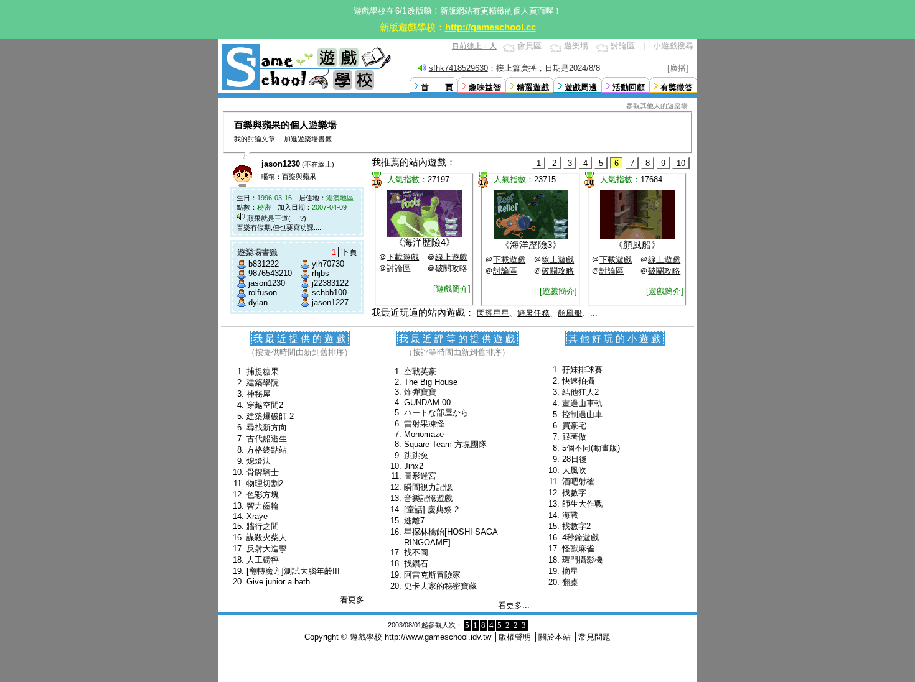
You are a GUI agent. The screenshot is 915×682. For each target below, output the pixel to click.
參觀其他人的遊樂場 (657, 105)
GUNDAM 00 (427, 402)
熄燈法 (258, 461)
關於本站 (554, 637)
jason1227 (330, 302)
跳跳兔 (416, 455)
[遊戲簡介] (452, 288)
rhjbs (320, 273)
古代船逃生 (266, 438)
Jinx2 (413, 466)
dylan (258, 302)
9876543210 (270, 273)
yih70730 (328, 264)
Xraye (257, 516)
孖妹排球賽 (582, 369)
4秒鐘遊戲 (580, 537)
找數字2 (576, 526)
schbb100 (329, 292)
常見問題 (594, 637)
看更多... (356, 599)
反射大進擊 (266, 548)
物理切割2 (264, 483)
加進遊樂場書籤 (308, 138)
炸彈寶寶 (420, 392)
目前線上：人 (474, 46)
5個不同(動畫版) (591, 448)
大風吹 (574, 470)
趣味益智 (485, 87)
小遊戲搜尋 (673, 45)
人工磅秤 (262, 559)
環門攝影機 (582, 559)
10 (681, 163)
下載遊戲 (403, 257)
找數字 (574, 492)
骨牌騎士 (262, 472)
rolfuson (262, 292)
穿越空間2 (264, 405)
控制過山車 (582, 414)
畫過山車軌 (582, 403)
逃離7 (414, 520)
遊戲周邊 (581, 87)
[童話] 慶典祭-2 (431, 509)
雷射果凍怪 (424, 423)
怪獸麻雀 (578, 548)
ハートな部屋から (436, 412)
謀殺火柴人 (266, 537)
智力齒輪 (262, 505)
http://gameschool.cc (490, 27)
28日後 (574, 459)
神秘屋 (258, 394)
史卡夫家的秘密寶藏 (440, 586)
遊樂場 (576, 45)
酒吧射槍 (578, 481)
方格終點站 (266, 449)
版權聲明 (515, 637)
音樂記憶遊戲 (428, 498)
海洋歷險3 (531, 244)
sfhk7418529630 (458, 68)
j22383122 (330, 283)
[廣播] (677, 68)
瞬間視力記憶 (428, 487)
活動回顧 (628, 87)
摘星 (570, 571)
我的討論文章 (254, 138)
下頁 (349, 252)
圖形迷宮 (420, 476)
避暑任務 (533, 313)
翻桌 (570, 582)
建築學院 (262, 382)
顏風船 (637, 244)
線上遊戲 (451, 257)
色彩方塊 (262, 494)
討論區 (623, 45)
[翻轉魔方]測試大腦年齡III (293, 571)
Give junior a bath (278, 581)
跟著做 (574, 436)
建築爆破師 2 (270, 416)
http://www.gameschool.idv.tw (438, 637)
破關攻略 (451, 268)
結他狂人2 (580, 392)
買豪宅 (574, 425)
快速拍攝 (578, 380)
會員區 (529, 45)
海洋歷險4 (424, 242)
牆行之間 (262, 526)
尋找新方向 (266, 427)
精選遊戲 (533, 87)
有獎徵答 (676, 87)
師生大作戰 (582, 504)
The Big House (431, 382)
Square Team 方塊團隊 (445, 444)
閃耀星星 (493, 313)
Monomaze (424, 434)
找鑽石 (416, 563)
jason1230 (266, 283)
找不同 (416, 552)
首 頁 (437, 87)
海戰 (570, 515)
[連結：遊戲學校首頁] (305, 88)
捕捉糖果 (262, 371)
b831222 (263, 264)
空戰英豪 (420, 371)
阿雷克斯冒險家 (432, 574)
